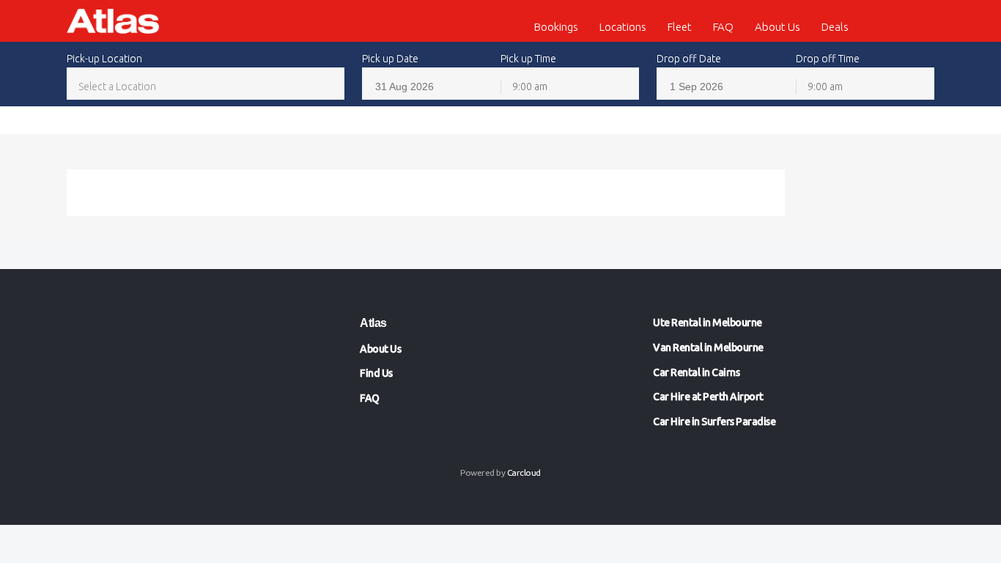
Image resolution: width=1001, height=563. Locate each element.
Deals (835, 27)
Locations (622, 27)
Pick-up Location (104, 59)
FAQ (723, 27)
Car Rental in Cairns (696, 372)
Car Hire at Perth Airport (708, 396)
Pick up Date (390, 59)
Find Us (376, 373)
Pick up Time (528, 59)
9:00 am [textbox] (529, 86)
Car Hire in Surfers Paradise (714, 421)
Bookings (556, 27)
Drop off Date (689, 59)
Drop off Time (828, 59)
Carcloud (524, 472)
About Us (777, 27)
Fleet (680, 27)
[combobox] (205, 86)
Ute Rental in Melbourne (707, 322)
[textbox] (205, 86)
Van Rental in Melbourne (708, 347)
